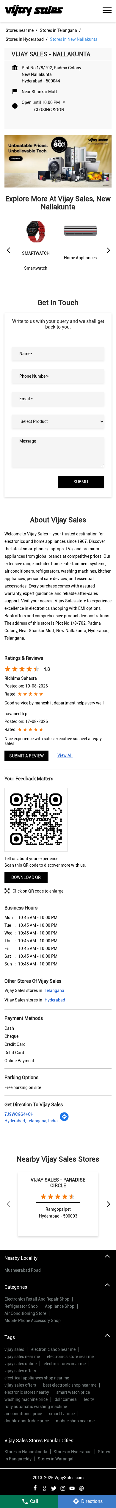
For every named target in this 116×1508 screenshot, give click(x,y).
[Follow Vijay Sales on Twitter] (53, 1487)
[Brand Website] (81, 1487)
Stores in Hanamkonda (25, 1451)
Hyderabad (55, 1000)
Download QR (26, 877)
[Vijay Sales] (34, 10)
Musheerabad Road (22, 1270)
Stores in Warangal (55, 1459)
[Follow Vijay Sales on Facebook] (35, 1487)
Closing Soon (49, 109)
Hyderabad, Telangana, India (31, 1120)
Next (108, 250)
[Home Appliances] (80, 245)
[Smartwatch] (36, 249)
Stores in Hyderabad (73, 1451)
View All (65, 755)
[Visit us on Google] (44, 1487)
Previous (8, 250)
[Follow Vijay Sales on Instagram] (63, 1487)
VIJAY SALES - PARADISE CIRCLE (58, 1182)
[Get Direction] (64, 1120)
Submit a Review (26, 756)
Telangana (54, 990)
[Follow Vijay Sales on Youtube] (72, 1487)
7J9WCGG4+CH (19, 1114)
